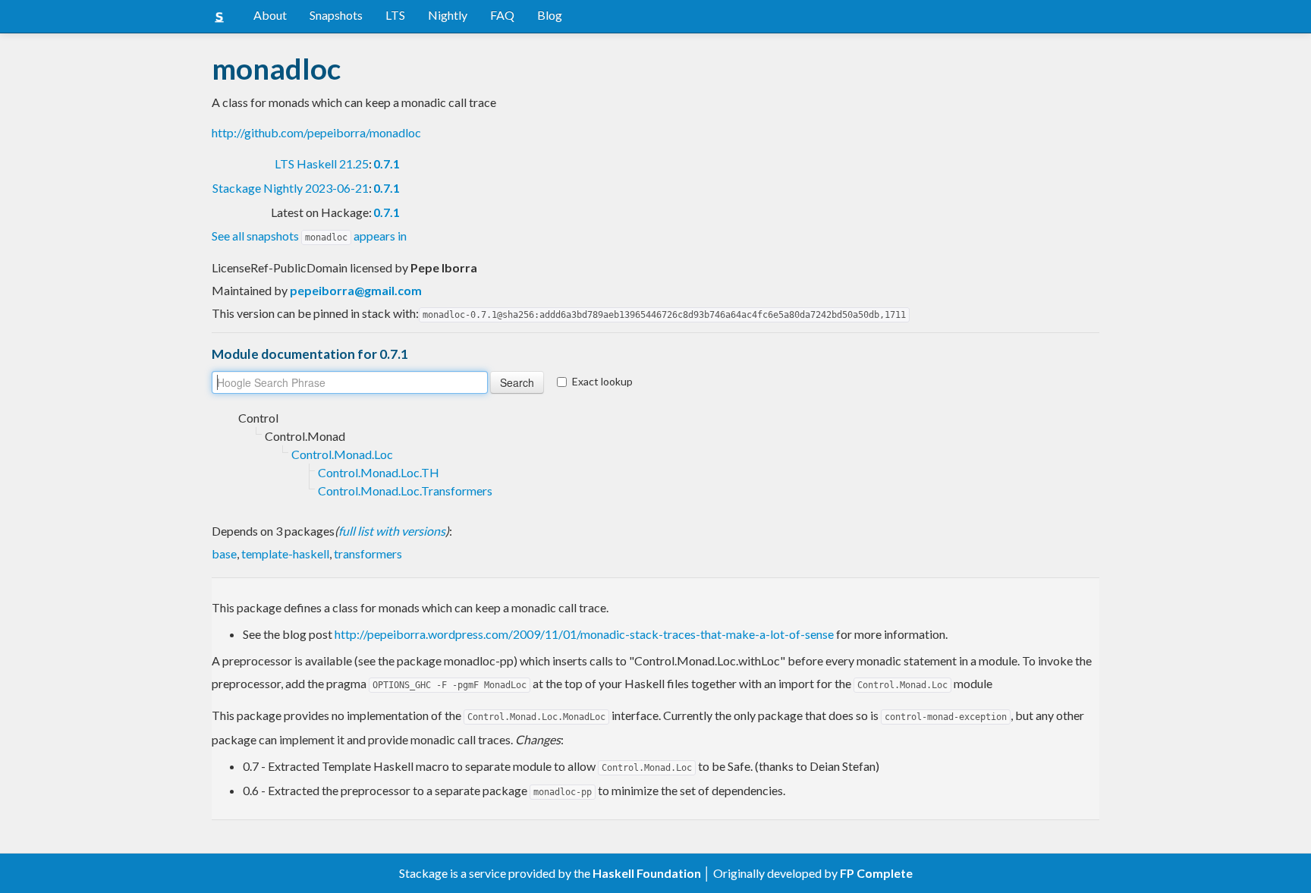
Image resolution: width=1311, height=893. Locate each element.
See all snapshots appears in (309, 235)
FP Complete (876, 873)
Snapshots (336, 15)
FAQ (502, 15)
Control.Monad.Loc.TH (378, 472)
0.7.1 (386, 163)
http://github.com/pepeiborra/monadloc (316, 132)
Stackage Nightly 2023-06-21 (290, 188)
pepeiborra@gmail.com (356, 290)
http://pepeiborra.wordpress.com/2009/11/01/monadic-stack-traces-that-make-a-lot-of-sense (584, 634)
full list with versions (391, 531)
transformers (368, 553)
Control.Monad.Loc (342, 454)
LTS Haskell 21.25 (322, 163)
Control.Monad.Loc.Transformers (405, 490)
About (270, 15)
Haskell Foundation (647, 873)
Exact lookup (602, 381)
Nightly (447, 15)
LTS (395, 15)
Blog (549, 15)
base (224, 553)
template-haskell (285, 553)
